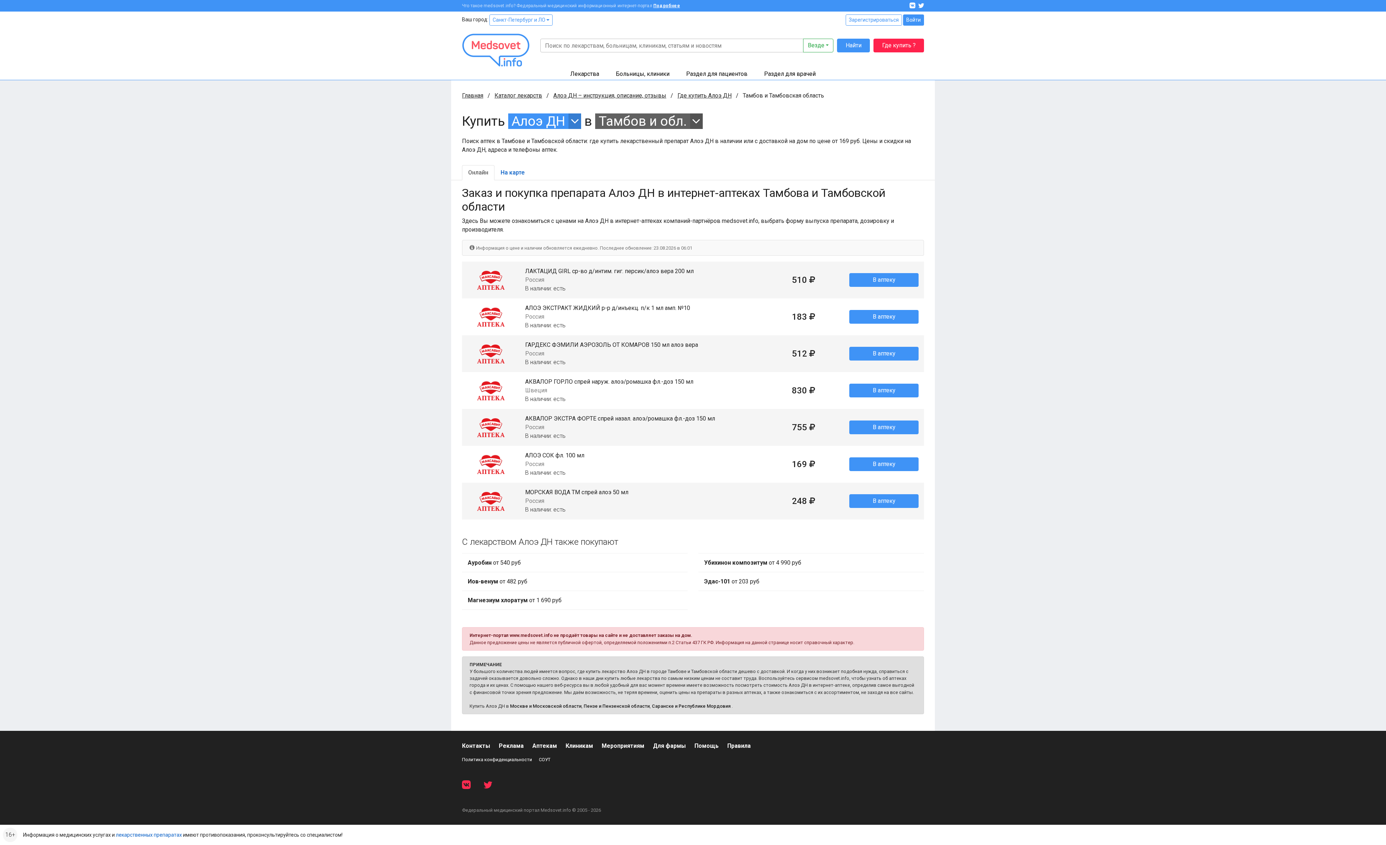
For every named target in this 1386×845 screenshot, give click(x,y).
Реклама (511, 745)
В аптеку (884, 279)
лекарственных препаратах (149, 835)
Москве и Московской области (545, 706)
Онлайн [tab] (478, 172)
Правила (739, 745)
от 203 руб (731, 581)
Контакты (476, 745)
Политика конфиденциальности (497, 759)
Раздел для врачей (790, 73)
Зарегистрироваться (874, 20)
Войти (913, 20)
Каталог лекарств (518, 95)
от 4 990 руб (752, 562)
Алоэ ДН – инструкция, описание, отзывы (609, 95)
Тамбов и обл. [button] (643, 121)
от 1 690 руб (515, 600)
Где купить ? (899, 45)
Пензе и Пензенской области (617, 706)
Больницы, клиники (643, 73)
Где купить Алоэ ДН (704, 95)
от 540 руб (494, 562)
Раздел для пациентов (717, 73)
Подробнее (666, 5)
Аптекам (544, 745)
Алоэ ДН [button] (538, 121)
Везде (816, 45)
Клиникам (579, 745)
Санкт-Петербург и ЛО (519, 20)
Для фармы (669, 745)
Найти (854, 45)
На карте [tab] (512, 172)
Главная (472, 95)
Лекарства (584, 73)
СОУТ (544, 759)
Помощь (706, 745)
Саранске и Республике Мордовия (691, 706)
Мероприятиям (623, 745)
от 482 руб (497, 581)
